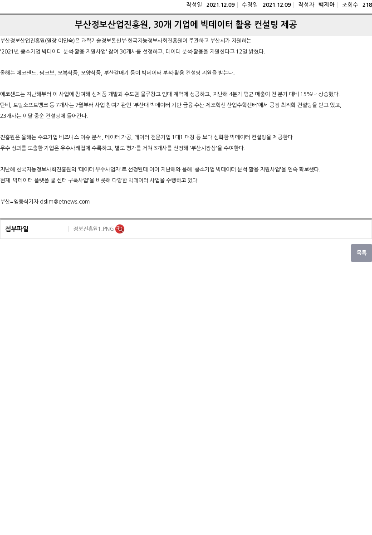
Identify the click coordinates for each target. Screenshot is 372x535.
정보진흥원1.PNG (94, 229)
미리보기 (119, 228)
